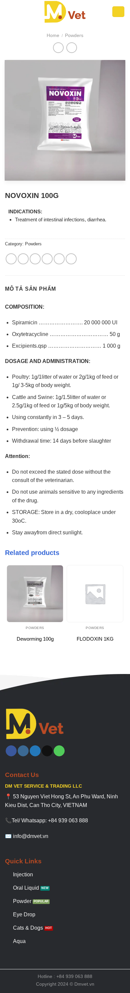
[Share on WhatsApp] (11, 258)
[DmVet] (65, 11)
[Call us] (59, 751)
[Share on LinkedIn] (71, 258)
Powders (74, 35)
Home (53, 35)
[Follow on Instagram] (23, 751)
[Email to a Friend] (47, 258)
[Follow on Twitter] (35, 751)
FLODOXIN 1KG (95, 639)
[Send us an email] (47, 751)
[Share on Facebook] (23, 258)
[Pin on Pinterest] (59, 258)
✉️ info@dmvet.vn (26, 836)
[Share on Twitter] (35, 258)
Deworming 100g (35, 639)
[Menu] (10, 11)
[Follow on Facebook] (11, 751)
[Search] (118, 11)
